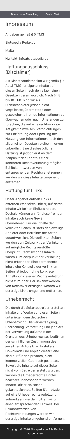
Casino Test (52, 14)
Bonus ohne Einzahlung (24, 14)
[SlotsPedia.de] (14, 5)
